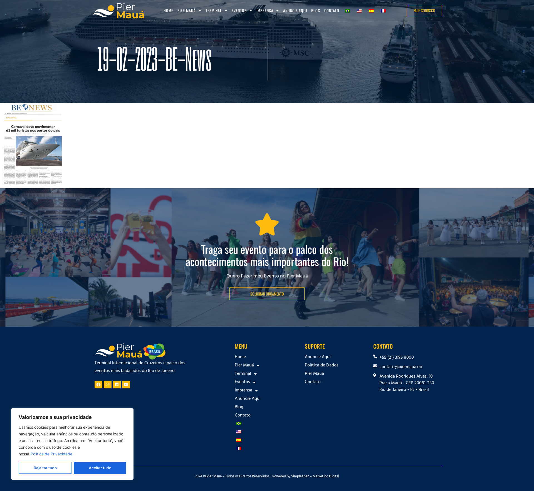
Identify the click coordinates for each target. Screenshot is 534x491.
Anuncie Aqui (295, 10)
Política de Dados (321, 365)
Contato (331, 10)
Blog (315, 10)
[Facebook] (98, 384)
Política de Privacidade (51, 454)
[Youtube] (126, 384)
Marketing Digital (326, 476)
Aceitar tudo (100, 467)
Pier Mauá (314, 374)
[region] (72, 444)
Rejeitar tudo (45, 467)
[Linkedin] (117, 384)
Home (168, 10)
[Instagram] (108, 384)
